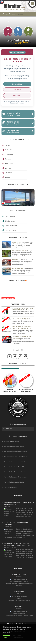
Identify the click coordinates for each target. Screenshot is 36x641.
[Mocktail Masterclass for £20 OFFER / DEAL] (10, 373)
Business (13, 14)
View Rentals (17, 95)
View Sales (17, 90)
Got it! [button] (6, 637)
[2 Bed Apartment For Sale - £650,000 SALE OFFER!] (26, 373)
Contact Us (22, 623)
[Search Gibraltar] (3, 428)
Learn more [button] (6, 632)
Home (6, 14)
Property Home (17, 84)
